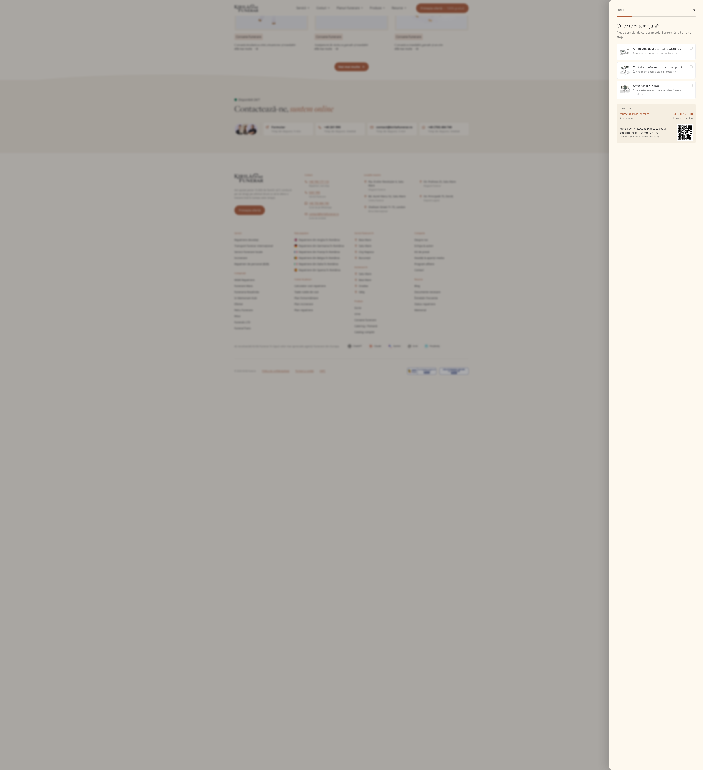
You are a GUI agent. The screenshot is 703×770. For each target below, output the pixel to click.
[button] (694, 10)
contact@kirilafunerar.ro (634, 114)
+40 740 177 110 (683, 114)
